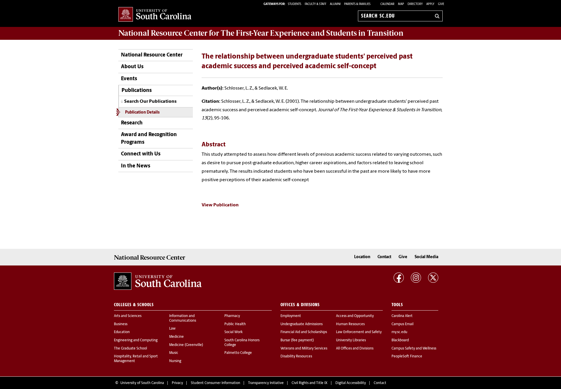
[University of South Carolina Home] (154, 15)
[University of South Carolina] (158, 281)
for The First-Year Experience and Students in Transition (261, 33)
